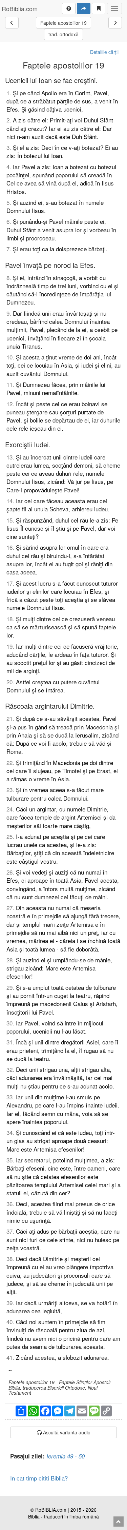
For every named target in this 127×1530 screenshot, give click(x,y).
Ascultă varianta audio (66, 1432)
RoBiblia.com (20, 8)
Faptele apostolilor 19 (63, 22)
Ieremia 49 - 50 (65, 1456)
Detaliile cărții (104, 51)
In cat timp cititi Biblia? (39, 1478)
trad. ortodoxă (63, 34)
